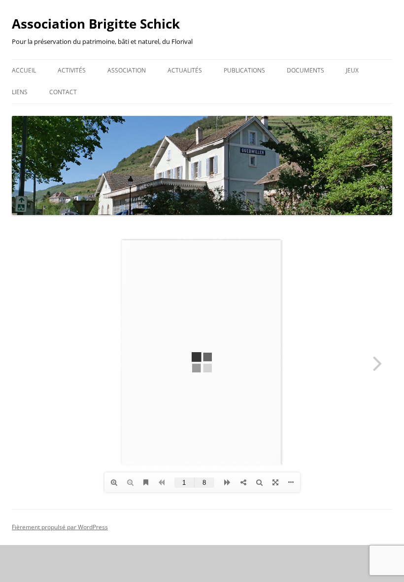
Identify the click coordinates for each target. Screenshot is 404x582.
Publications (244, 70)
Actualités (185, 70)
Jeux (352, 70)
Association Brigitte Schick (96, 24)
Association (126, 70)
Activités (72, 70)
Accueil (24, 70)
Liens (20, 92)
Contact (63, 92)
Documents (305, 70)
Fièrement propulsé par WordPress (60, 527)
